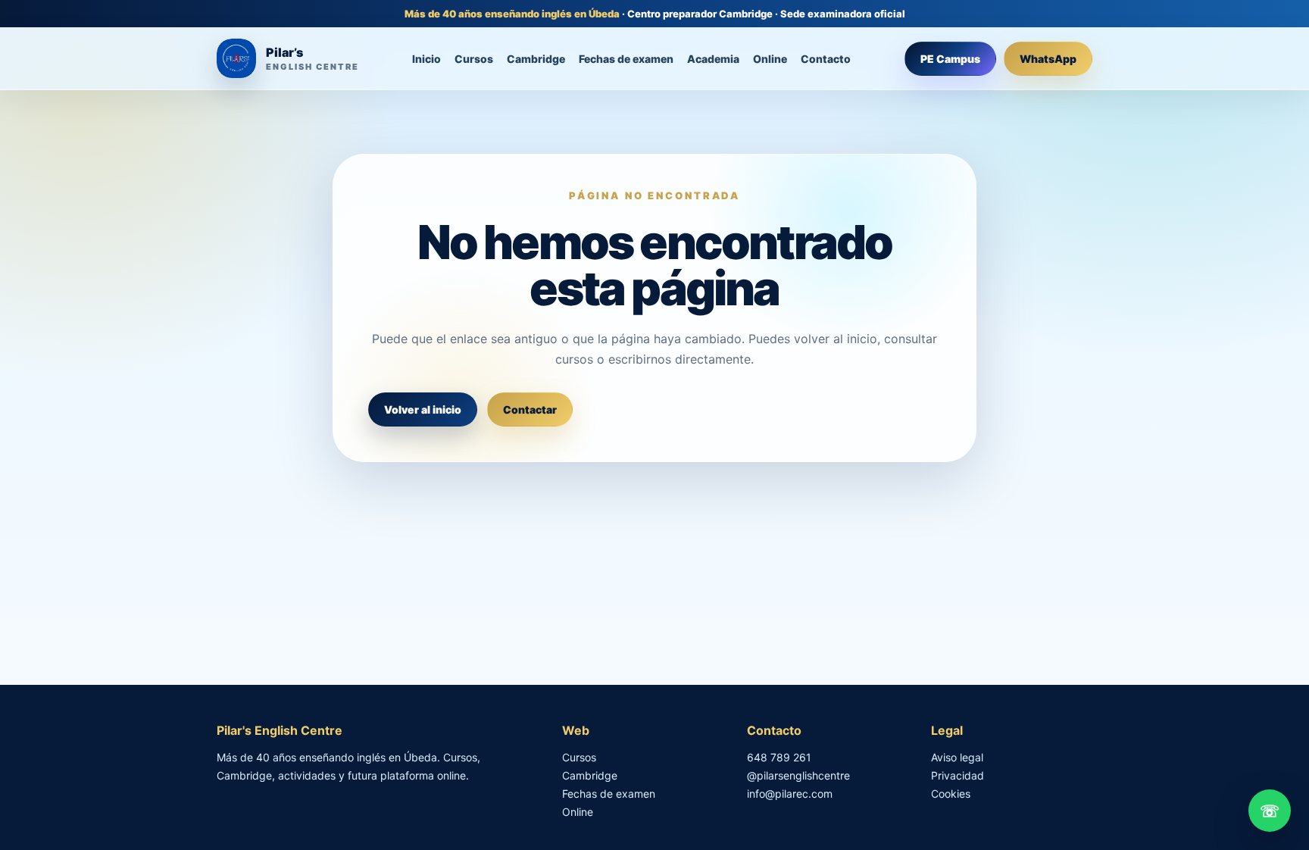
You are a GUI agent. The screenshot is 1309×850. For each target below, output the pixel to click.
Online (770, 58)
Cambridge (536, 58)
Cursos (474, 58)
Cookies (950, 793)
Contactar (530, 409)
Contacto (826, 58)
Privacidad (957, 775)
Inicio (426, 58)
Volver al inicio (422, 409)
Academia (713, 58)
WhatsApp (1048, 58)
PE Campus (950, 58)
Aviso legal (957, 757)
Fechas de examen (626, 58)
